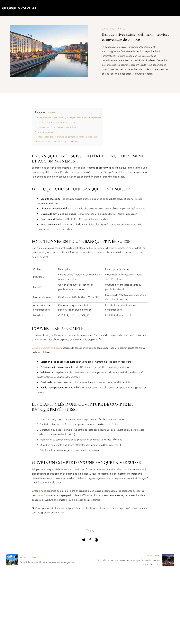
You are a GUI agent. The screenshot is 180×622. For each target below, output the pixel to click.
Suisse (121, 28)
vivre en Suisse (42, 495)
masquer (51, 112)
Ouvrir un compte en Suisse (46, 348)
